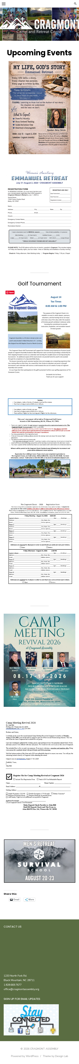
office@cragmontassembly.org (21, 989)
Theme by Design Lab (55, 1056)
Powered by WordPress (25, 1056)
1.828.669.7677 (12, 985)
